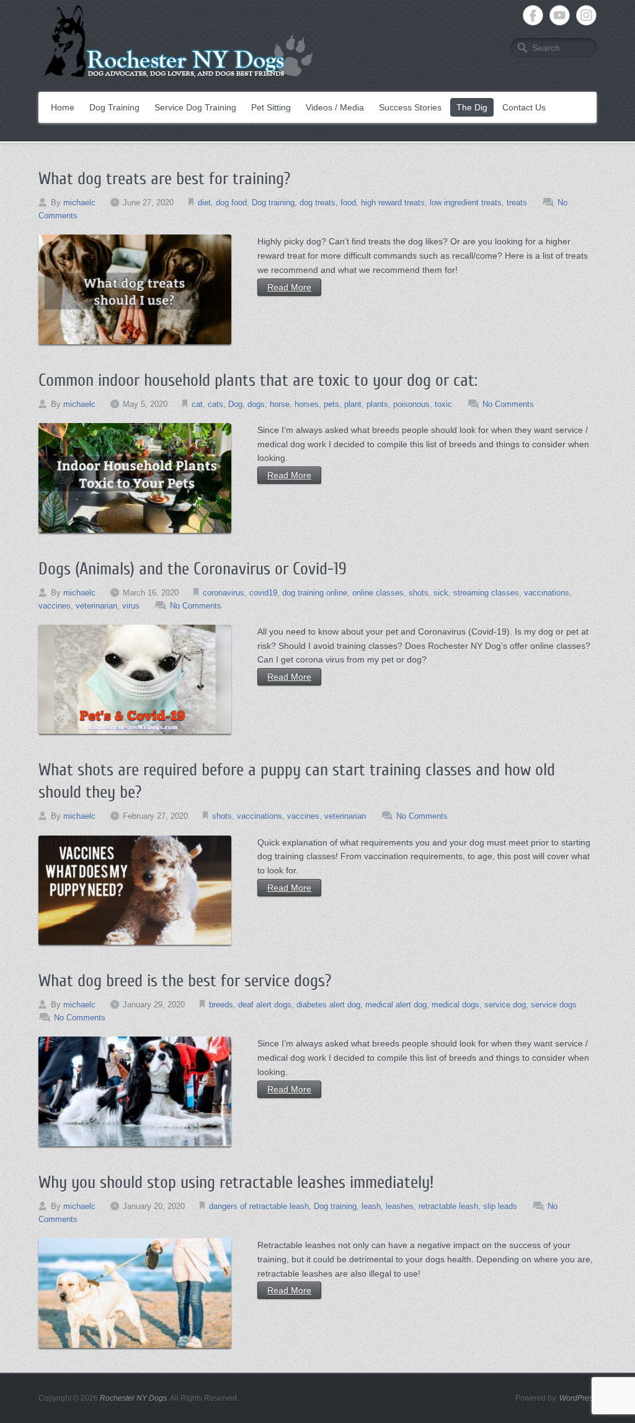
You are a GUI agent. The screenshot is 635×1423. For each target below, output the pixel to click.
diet (204, 202)
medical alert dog (396, 1004)
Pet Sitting (271, 107)
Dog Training (114, 107)
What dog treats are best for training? (164, 179)
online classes (378, 592)
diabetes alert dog (328, 1004)
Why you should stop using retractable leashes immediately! (235, 1182)
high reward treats (393, 202)
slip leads (500, 1206)
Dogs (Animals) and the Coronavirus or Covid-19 (192, 569)
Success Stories (410, 107)
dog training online (314, 592)
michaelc (79, 202)
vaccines (54, 605)
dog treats (317, 202)
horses (307, 404)
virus (131, 605)
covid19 (263, 592)
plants (377, 404)
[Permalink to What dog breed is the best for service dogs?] (134, 1091)
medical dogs (455, 1004)
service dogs (554, 1004)
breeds (221, 1004)
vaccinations (546, 592)
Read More (289, 287)
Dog (235, 404)
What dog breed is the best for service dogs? (184, 981)
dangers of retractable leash (259, 1206)
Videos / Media (335, 107)
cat (197, 404)
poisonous (411, 404)
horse (280, 404)
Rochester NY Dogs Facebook (533, 15)
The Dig (471, 107)
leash (371, 1206)
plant (353, 404)
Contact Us (524, 107)
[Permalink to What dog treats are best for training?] (134, 289)
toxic (443, 404)
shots (419, 592)
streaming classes (486, 592)
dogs (256, 404)
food (348, 202)
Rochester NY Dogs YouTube (559, 15)
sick (440, 592)
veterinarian (96, 605)
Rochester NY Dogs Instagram (586, 15)
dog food (231, 202)
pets (331, 404)
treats (517, 202)
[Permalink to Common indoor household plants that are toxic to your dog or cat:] (134, 478)
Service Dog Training (195, 107)
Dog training (273, 202)
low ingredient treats (466, 202)
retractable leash (448, 1206)
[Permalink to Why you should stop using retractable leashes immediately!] (134, 1293)
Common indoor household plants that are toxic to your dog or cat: (257, 380)
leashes (400, 1206)
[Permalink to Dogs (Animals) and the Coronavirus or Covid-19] (134, 679)
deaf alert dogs (264, 1004)
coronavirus (223, 592)
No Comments (508, 404)
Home (62, 107)
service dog (505, 1004)
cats (215, 404)
